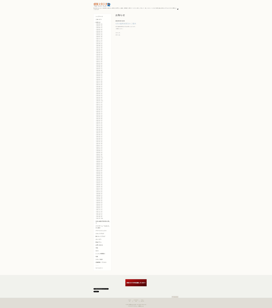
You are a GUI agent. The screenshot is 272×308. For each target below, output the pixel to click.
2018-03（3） (99, 204)
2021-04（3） (99, 138)
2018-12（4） (99, 188)
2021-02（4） (99, 141)
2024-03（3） (99, 75)
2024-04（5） (99, 74)
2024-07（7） (99, 68)
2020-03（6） (99, 161)
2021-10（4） (99, 127)
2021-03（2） (99, 140)
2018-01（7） (99, 207)
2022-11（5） (99, 104)
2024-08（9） (99, 66)
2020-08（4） (99, 152)
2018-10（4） (99, 191)
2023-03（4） (99, 97)
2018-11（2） (99, 189)
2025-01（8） (99, 58)
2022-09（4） (99, 107)
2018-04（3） (99, 202)
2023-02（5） (99, 99)
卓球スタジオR (132, 304)
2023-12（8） (99, 81)
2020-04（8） (99, 159)
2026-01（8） (99, 36)
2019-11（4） (99, 168)
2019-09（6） (99, 172)
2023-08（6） (99, 88)
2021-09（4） (99, 129)
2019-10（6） (99, 170)
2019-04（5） (99, 181)
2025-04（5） (99, 52)
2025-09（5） (99, 43)
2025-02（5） (99, 56)
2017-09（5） (99, 214)
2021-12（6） (99, 123)
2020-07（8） (99, 154)
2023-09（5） (99, 86)
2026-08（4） (99, 24)
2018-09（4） (99, 193)
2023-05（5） (99, 93)
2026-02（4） (99, 34)
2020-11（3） (99, 147)
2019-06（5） (99, 177)
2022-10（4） (99, 106)
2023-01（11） (99, 100)
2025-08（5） (99, 45)
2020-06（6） (99, 156)
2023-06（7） (99, 91)
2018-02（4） (99, 206)
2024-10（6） (99, 63)
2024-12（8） (99, 59)
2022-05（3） (99, 115)
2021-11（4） (99, 125)
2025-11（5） (99, 40)
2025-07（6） (99, 47)
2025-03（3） (99, 54)
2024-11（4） (99, 61)
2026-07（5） (99, 25)
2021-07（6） (99, 132)
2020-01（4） (99, 165)
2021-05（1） (99, 136)
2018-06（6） (99, 198)
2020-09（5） (99, 150)
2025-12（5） (99, 38)
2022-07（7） (99, 111)
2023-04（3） (99, 95)
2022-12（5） (99, 102)
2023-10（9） (99, 84)
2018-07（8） (99, 197)
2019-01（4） (99, 186)
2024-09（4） (99, 65)
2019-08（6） (99, 173)
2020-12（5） (99, 145)
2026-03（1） (99, 33)
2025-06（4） (99, 49)
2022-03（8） (99, 118)
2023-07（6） (99, 90)
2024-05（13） (99, 72)
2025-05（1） (99, 50)
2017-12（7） (99, 209)
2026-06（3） (99, 27)
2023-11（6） (99, 82)
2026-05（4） (99, 29)
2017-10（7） (99, 213)
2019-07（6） (99, 175)
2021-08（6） (99, 131)
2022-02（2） (99, 120)
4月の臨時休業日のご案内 (125, 24)
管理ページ (141, 306)
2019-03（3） (99, 182)
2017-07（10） (99, 218)
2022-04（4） (99, 116)
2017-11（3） (99, 211)
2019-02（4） (99, 184)
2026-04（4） (99, 31)
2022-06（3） (99, 113)
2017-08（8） (99, 216)
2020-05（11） (99, 157)
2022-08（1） (99, 109)
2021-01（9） (99, 143)
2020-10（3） (99, 148)
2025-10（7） (99, 41)
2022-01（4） (99, 122)
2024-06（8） (99, 70)
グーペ (135, 306)
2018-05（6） (99, 200)
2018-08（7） (99, 195)
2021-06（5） (99, 134)
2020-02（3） (99, 163)
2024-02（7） (99, 77)
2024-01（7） (99, 79)
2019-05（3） (99, 179)
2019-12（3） (99, 166)
